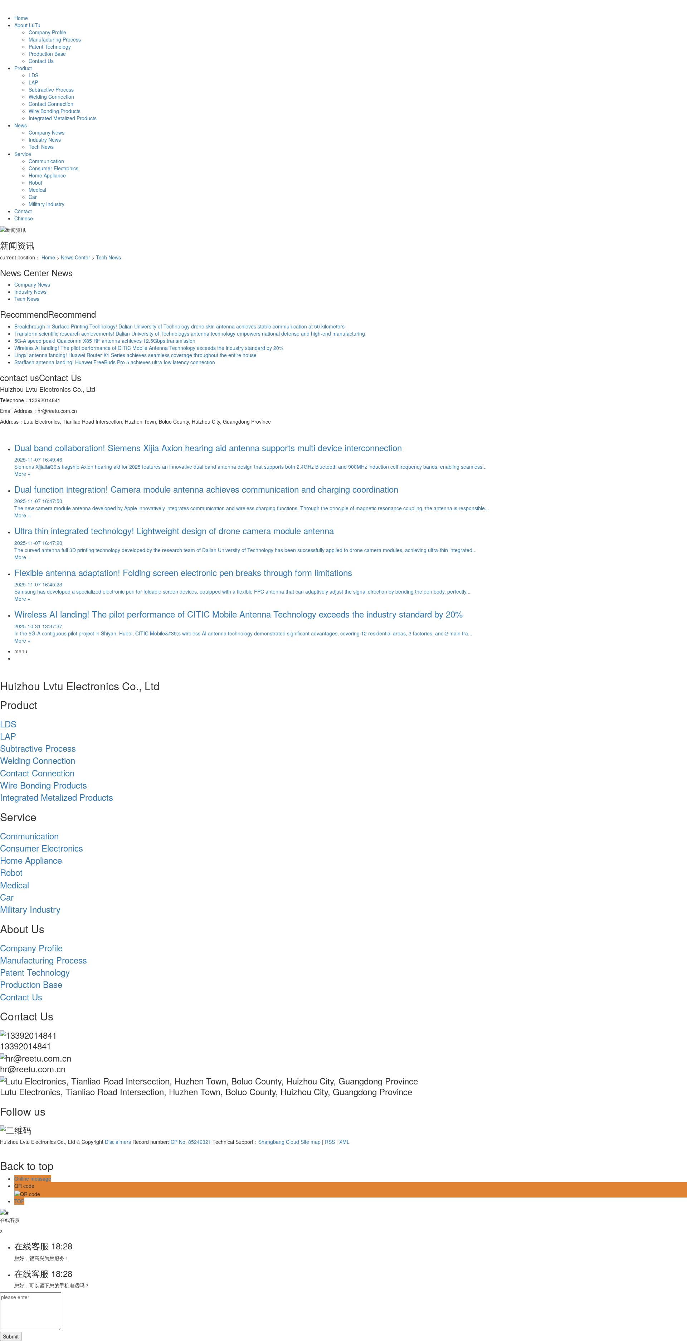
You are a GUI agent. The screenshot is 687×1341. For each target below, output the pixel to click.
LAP (33, 82)
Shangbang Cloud (278, 1141)
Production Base (47, 53)
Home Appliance (47, 175)
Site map (311, 1141)
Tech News (41, 146)
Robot (35, 182)
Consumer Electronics (53, 168)
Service (22, 153)
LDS (33, 75)
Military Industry (46, 204)
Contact (23, 211)
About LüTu (27, 25)
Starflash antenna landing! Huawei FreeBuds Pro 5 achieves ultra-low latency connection (114, 362)
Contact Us (41, 60)
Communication (46, 161)
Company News (46, 132)
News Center (75, 257)
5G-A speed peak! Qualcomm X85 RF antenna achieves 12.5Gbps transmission (104, 340)
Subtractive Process (51, 89)
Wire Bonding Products (55, 110)
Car (33, 196)
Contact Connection (51, 103)
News (20, 125)
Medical (37, 189)
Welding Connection (51, 96)
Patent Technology (50, 46)
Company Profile (47, 32)
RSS (330, 1141)
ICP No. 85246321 (190, 1141)
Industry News (45, 139)
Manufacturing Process (55, 39)
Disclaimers (118, 1141)
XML (344, 1141)
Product (23, 68)
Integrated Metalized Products (63, 118)
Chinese (23, 218)
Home (21, 17)
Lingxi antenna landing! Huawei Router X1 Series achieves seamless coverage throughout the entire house (135, 355)
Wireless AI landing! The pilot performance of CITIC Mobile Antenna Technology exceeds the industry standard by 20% (148, 347)
